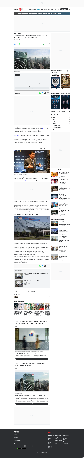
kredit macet (16, 135)
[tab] (17, 75)
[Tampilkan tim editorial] (49, 296)
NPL (23, 137)
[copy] (48, 93)
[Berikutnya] (50, 307)
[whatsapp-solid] (40, 93)
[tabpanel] (32, 83)
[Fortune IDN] (18, 9)
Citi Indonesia (37, 127)
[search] (59, 9)
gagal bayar (24, 180)
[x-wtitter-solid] (45, 93)
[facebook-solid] (42, 93)
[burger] (69, 9)
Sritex (43, 128)
